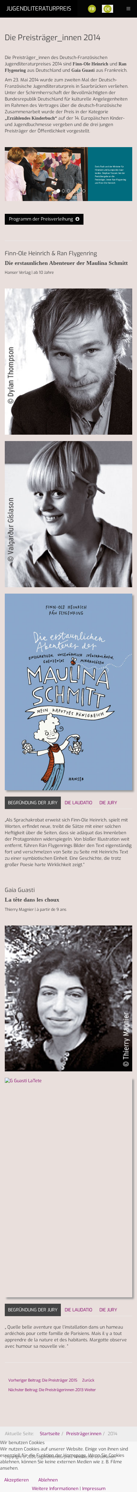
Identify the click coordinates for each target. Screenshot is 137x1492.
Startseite (50, 1434)
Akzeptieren (16, 1480)
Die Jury (108, 803)
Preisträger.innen (83, 1434)
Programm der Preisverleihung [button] (42, 219)
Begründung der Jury (33, 803)
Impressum (93, 1489)
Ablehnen (48, 1480)
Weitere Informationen (55, 1489)
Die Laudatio (78, 803)
